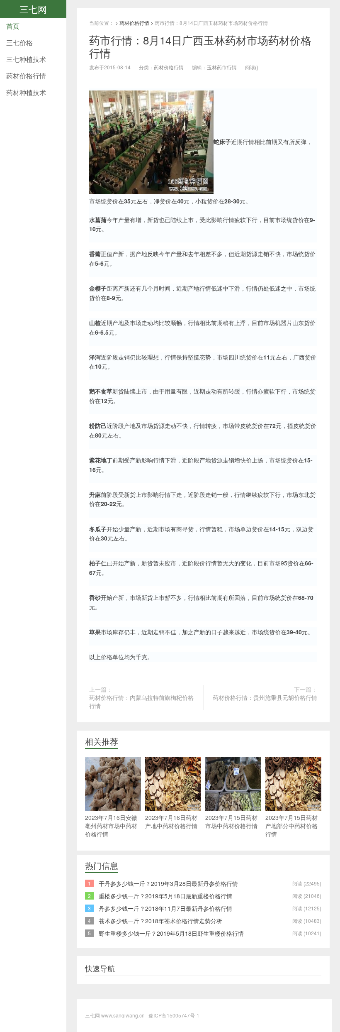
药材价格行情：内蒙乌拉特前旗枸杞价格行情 (141, 701)
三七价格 (19, 42)
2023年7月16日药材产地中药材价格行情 (171, 821)
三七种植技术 (26, 59)
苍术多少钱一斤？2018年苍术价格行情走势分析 (160, 921)
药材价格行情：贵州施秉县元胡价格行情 (265, 697)
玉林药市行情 (222, 67)
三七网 (33, 8)
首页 (12, 26)
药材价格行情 (26, 76)
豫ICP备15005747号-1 (173, 1015)
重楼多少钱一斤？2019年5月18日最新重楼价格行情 (165, 896)
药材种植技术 (26, 92)
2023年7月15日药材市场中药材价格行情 (231, 821)
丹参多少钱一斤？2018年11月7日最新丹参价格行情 (165, 908)
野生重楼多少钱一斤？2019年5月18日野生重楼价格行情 (171, 933)
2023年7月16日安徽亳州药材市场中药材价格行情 (111, 825)
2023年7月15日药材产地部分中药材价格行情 (291, 825)
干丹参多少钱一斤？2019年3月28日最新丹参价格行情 (168, 883)
